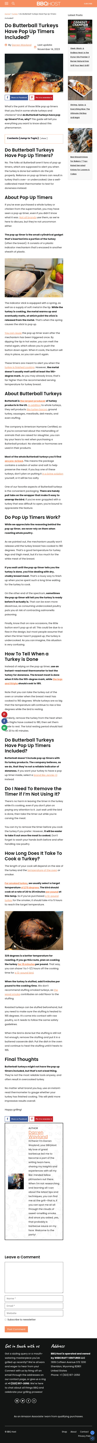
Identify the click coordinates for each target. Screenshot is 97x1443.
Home (7, 14)
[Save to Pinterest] (4, 714)
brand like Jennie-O (45, 775)
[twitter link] (22, 1401)
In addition (34, 405)
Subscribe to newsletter (21, 1319)
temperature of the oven (42, 870)
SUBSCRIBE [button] (88, 3)
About (74, 1431)
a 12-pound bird (24, 972)
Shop (64, 1431)
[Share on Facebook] (4, 721)
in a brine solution (52, 473)
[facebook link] (28, 1401)
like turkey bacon (37, 409)
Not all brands (27, 217)
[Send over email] (4, 728)
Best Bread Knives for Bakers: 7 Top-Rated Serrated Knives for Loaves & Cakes (80, 165)
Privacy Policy (85, 1436)
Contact (84, 1431)
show (43, 138)
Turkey (15, 14)
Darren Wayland (21, 45)
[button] (13, 4)
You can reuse (13, 333)
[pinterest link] (17, 1401)
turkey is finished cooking (20, 367)
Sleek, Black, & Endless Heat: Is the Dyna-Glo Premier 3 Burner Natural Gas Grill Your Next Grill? (80, 57)
